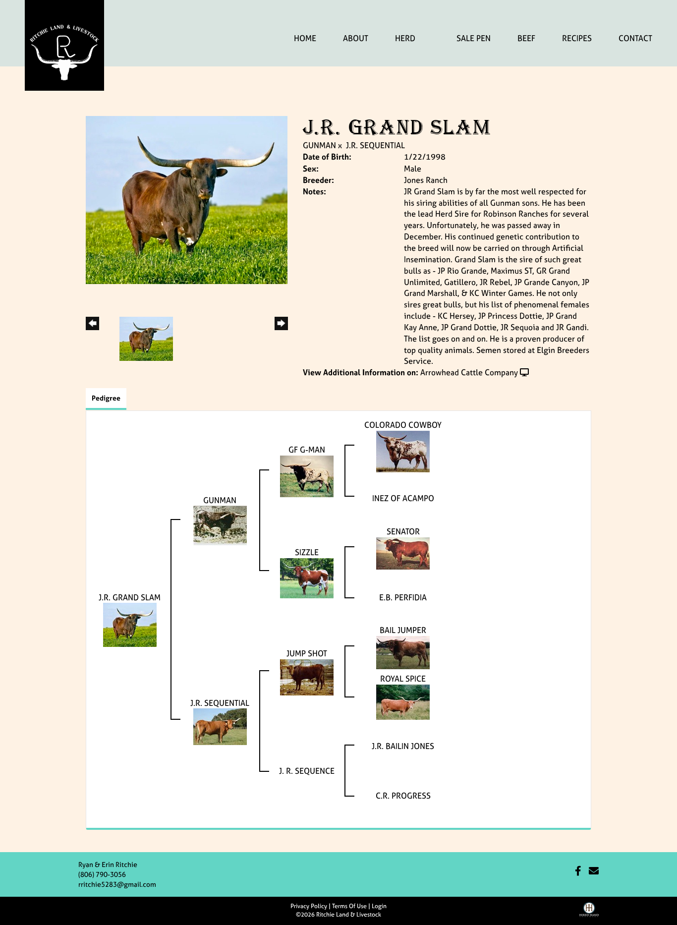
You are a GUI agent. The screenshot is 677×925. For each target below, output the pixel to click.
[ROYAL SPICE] (403, 700)
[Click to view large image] (186, 199)
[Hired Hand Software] (589, 913)
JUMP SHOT (306, 653)
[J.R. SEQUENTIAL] (220, 725)
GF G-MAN (306, 449)
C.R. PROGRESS (403, 795)
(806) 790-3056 (102, 874)
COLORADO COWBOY (403, 424)
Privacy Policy (308, 906)
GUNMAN (319, 145)
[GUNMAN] (220, 525)
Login (379, 906)
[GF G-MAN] (307, 475)
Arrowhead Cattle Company (469, 372)
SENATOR (403, 531)
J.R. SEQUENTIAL (375, 145)
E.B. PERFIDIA (403, 597)
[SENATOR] (403, 552)
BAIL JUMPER (403, 630)
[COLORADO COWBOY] (403, 450)
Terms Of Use (349, 906)
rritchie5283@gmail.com (117, 884)
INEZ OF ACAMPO (403, 498)
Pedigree (106, 398)
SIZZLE (307, 552)
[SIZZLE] (307, 577)
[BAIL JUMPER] (403, 651)
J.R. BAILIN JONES (403, 746)
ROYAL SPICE (403, 678)
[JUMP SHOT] (307, 676)
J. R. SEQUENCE (307, 770)
